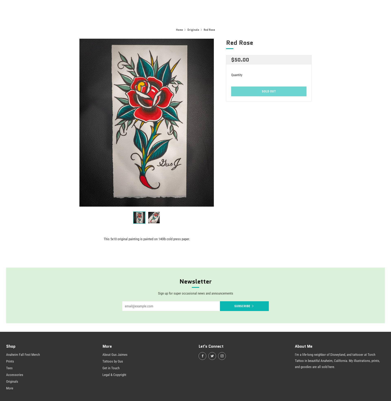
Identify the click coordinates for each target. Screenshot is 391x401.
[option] (146, 123)
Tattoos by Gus (112, 361)
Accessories (14, 375)
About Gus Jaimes (114, 355)
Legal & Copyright (114, 375)
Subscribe (242, 306)
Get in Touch (111, 368)
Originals (193, 30)
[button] (139, 217)
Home (179, 30)
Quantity (236, 75)
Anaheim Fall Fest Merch (23, 355)
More (9, 388)
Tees (9, 368)
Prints (10, 361)
